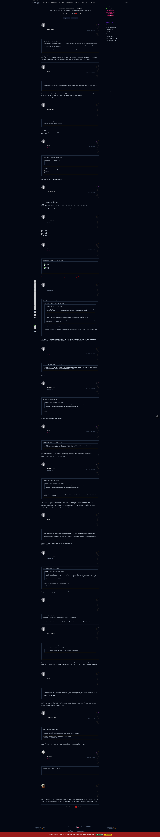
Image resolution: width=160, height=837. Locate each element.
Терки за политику (111, 27)
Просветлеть (109, 34)
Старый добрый (36, 3)
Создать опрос (74, 18)
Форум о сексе (46, 2)
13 (80, 13)
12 (78, 13)
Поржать (108, 31)
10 (74, 13)
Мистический (61, 2)
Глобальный (54, 2)
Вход (108, 10)
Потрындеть (109, 25)
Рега (112, 10)
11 (76, 13)
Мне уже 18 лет (100, 834)
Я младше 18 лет (108, 834)
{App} (90, 2)
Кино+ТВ (77, 2)
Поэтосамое (109, 36)
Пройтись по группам (111, 40)
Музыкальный (69, 2)
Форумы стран (84, 2)
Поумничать (109, 29)
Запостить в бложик (111, 38)
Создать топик (66, 18)
